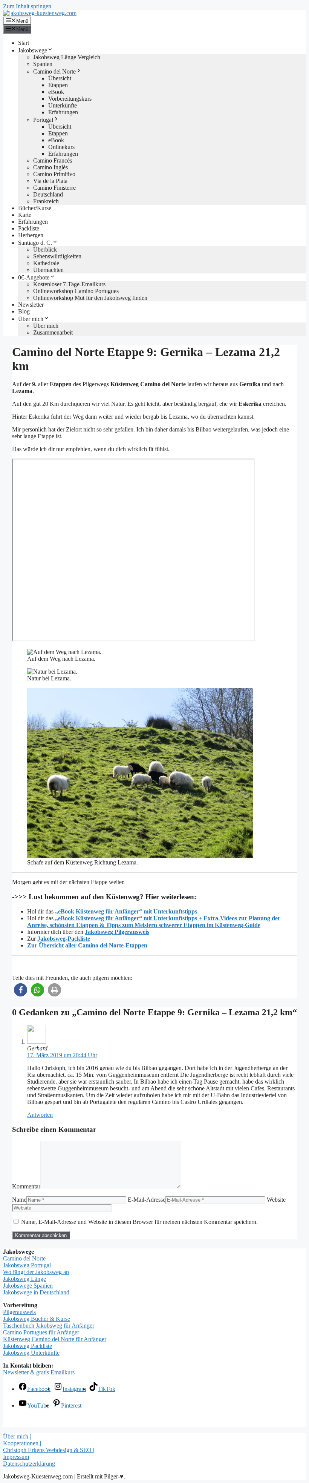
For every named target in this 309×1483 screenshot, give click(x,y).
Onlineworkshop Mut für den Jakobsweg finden (90, 298)
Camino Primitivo (54, 174)
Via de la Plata (50, 181)
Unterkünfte (62, 105)
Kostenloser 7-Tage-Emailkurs (69, 284)
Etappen (58, 85)
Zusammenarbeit (53, 332)
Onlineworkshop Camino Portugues (76, 291)
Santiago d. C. (35, 242)
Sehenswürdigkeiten (57, 256)
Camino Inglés (50, 167)
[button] (20, 989)
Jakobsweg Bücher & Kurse (36, 1319)
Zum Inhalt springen (27, 6)
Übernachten (48, 270)
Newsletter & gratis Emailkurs (39, 1372)
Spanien (42, 64)
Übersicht (59, 78)
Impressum (16, 1457)
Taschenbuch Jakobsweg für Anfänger (48, 1325)
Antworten (40, 1114)
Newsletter (31, 304)
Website (276, 1199)
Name (19, 1199)
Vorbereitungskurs (70, 98)
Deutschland (48, 194)
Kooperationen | (22, 1443)
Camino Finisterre (54, 187)
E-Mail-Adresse (146, 1199)
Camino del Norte (54, 71)
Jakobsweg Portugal (27, 1265)
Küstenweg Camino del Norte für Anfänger (54, 1339)
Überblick (45, 249)
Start (23, 43)
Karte (24, 215)
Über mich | (17, 1436)
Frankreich (46, 201)
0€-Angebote (33, 277)
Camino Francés (52, 160)
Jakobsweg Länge (24, 1279)
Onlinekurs (61, 147)
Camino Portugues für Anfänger (41, 1332)
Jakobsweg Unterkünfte (31, 1352)
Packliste (28, 228)
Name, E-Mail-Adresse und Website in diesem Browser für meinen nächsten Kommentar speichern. (139, 1222)
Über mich (30, 319)
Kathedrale (46, 263)
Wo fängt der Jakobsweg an (36, 1272)
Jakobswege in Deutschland (36, 1292)
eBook (56, 92)
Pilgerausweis (19, 1312)
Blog (24, 311)
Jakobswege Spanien (28, 1285)
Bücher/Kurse (34, 208)
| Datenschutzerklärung (29, 1460)
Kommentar (26, 1186)
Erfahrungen (63, 112)
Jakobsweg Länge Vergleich (66, 57)
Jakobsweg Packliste (27, 1346)
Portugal (43, 120)
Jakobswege (32, 50)
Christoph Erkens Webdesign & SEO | (48, 1450)
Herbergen (30, 235)
